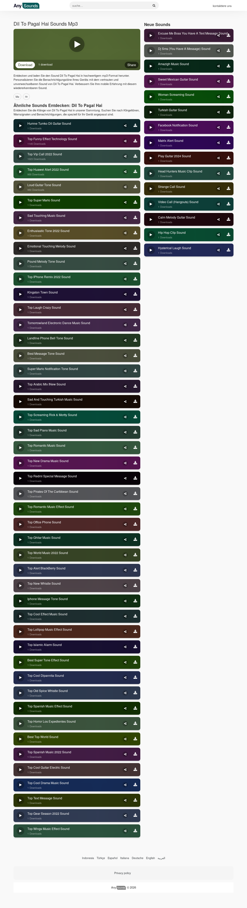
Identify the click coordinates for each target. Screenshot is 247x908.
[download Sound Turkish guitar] (228, 112)
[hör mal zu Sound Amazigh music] (151, 66)
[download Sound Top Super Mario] (135, 202)
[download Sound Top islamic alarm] (135, 646)
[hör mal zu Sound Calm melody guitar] (151, 219)
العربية (161, 858)
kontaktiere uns (222, 6)
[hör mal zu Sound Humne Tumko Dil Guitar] (20, 125)
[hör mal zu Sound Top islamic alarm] (20, 646)
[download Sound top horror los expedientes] (135, 723)
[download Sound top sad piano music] (135, 432)
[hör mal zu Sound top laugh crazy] (20, 309)
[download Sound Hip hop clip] (228, 234)
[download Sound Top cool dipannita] (135, 677)
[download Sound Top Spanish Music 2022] (135, 754)
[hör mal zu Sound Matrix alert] (151, 142)
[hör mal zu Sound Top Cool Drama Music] (20, 785)
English (150, 858)
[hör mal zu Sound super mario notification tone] (20, 370)
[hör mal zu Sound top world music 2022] (20, 555)
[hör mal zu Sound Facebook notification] (151, 127)
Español (113, 858)
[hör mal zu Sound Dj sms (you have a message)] (151, 50)
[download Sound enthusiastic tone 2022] (135, 233)
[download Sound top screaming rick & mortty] (135, 417)
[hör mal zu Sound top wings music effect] (20, 830)
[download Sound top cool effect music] (135, 616)
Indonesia (88, 858)
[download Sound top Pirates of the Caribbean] (135, 493)
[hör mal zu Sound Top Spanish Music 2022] (20, 754)
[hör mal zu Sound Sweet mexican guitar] (151, 81)
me (17, 96)
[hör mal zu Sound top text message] (20, 800)
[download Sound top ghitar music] (135, 539)
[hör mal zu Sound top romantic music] (20, 447)
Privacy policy (122, 873)
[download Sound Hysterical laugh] (228, 250)
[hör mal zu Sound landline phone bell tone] (20, 340)
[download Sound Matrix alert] (228, 142)
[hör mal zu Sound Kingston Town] (20, 294)
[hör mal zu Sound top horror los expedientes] (20, 723)
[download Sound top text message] (135, 800)
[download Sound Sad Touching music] (135, 217)
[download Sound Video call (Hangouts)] (228, 204)
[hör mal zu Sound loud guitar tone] (20, 187)
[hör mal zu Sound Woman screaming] (151, 96)
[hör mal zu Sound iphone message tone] (20, 601)
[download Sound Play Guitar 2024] (228, 158)
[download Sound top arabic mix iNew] (135, 386)
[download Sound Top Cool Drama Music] (135, 785)
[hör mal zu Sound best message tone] (20, 355)
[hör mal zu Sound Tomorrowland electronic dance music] (20, 325)
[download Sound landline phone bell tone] (135, 340)
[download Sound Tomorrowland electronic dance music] (135, 325)
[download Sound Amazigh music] (228, 66)
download (25, 64)
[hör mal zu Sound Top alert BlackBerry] (20, 570)
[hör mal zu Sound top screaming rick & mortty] (20, 417)
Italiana (124, 858)
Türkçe (101, 858)
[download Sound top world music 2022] (135, 555)
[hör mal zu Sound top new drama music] (20, 463)
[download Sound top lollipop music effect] (135, 631)
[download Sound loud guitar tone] (135, 187)
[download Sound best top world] (135, 739)
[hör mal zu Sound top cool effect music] (20, 616)
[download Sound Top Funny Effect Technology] (135, 141)
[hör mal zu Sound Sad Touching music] (20, 217)
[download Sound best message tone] (135, 355)
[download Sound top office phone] (135, 524)
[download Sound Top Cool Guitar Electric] (135, 769)
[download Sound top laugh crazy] (135, 309)
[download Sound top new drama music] (135, 463)
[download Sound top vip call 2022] (135, 156)
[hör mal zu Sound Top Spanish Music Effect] (20, 708)
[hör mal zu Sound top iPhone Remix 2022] (20, 279)
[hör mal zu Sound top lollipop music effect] (20, 631)
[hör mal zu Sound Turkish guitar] (151, 112)
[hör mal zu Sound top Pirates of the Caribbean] (20, 493)
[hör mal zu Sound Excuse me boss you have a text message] (151, 35)
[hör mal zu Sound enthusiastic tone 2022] (20, 233)
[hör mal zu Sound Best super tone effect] (20, 662)
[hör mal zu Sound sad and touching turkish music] (20, 401)
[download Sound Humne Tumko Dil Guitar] (135, 125)
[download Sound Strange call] (228, 188)
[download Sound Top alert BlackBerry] (135, 570)
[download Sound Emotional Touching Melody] (135, 248)
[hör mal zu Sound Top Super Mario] (20, 202)
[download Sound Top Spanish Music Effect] (135, 708)
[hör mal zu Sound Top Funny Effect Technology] (20, 141)
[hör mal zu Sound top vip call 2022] (20, 156)
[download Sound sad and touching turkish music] (135, 401)
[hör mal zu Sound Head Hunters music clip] (151, 173)
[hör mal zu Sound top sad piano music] (20, 432)
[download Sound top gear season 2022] (135, 815)
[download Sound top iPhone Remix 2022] (135, 279)
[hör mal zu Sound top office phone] (20, 524)
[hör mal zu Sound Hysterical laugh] (151, 250)
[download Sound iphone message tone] (135, 601)
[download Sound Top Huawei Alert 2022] (135, 171)
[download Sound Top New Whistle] (135, 585)
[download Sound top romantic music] (135, 447)
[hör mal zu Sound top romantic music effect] (20, 508)
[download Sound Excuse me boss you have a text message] (228, 35)
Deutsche (137, 858)
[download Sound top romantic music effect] (135, 508)
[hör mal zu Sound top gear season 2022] (20, 815)
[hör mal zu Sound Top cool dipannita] (20, 677)
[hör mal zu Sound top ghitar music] (20, 539)
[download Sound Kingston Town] (135, 294)
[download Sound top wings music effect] (135, 830)
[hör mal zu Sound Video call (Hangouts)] (151, 204)
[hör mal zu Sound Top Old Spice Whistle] (20, 692)
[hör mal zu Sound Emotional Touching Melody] (20, 248)
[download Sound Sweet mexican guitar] (228, 81)
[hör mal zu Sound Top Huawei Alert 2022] (20, 171)
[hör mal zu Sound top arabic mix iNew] (20, 386)
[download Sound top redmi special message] (135, 478)
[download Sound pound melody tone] (135, 263)
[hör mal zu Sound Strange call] (151, 188)
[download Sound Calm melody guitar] (228, 219)
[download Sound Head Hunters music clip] (228, 173)
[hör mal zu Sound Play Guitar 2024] (151, 158)
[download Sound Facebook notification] (228, 127)
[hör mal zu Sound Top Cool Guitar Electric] (20, 769)
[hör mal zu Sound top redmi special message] (20, 478)
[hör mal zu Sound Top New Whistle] (20, 585)
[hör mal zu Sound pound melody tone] (20, 263)
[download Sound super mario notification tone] (135, 370)
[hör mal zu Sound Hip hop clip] (151, 234)
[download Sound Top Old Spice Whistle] (135, 692)
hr (26, 96)
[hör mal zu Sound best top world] (20, 739)
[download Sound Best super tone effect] (135, 662)
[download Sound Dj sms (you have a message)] (228, 50)
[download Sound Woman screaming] (228, 96)
